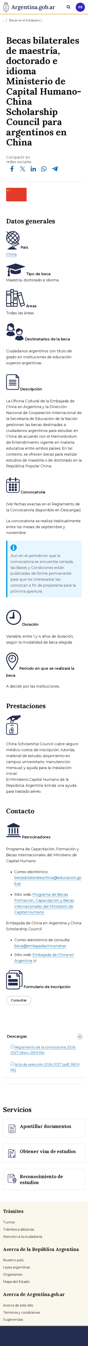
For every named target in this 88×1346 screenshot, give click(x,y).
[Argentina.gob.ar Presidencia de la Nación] (30, 6)
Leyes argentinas (16, 1267)
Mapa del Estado (16, 1282)
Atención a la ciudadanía (22, 1237)
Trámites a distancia (18, 1229)
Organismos (12, 1274)
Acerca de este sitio (18, 1305)
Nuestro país (13, 1260)
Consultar (19, 1000)
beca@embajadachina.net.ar (40, 946)
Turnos (9, 1222)
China (11, 254)
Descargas (17, 1036)
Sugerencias (13, 1320)
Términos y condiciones (21, 1313)
